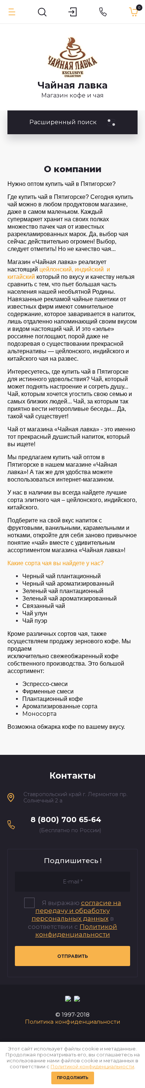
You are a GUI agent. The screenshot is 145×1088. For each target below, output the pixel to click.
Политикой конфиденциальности (92, 1066)
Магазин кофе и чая (72, 95)
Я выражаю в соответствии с (74, 918)
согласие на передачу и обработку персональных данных (76, 911)
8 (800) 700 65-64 (65, 819)
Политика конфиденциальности (72, 1021)
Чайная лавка (72, 85)
